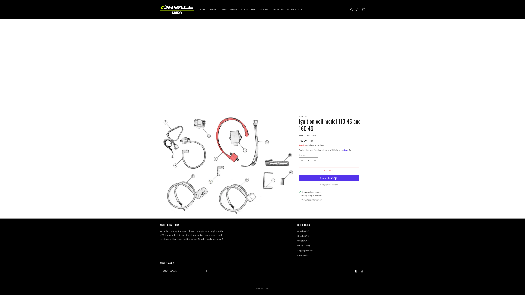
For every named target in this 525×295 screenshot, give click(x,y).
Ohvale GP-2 (303, 236)
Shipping (302, 145)
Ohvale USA (265, 289)
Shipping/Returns (305, 250)
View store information (311, 200)
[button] (213, 9)
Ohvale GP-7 (303, 241)
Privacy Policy (303, 255)
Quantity (302, 155)
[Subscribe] (206, 271)
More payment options (329, 185)
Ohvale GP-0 (303, 231)
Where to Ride (303, 245)
